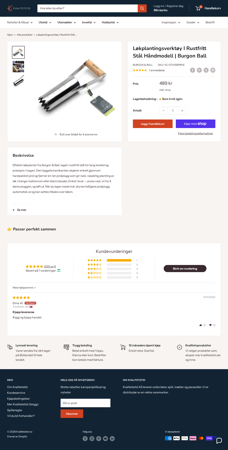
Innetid (87, 22)
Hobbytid (108, 22)
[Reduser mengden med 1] (163, 110)
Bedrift (210, 22)
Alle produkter (25, 34)
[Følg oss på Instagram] (91, 438)
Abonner (72, 413)
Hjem (10, 34)
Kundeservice (16, 392)
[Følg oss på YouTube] (105, 438)
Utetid (43, 22)
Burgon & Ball (143, 64)
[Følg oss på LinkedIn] (112, 438)
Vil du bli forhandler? (21, 416)
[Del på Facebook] (192, 70)
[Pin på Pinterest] (199, 70)
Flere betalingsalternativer (195, 133)
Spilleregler (14, 410)
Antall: (137, 110)
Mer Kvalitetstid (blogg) (23, 404)
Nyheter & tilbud (18, 22)
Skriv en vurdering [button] (185, 268)
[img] (21, 297)
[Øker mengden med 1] (182, 110)
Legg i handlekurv (153, 124)
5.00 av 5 (50, 266)
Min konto (160, 10)
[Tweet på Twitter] (206, 70)
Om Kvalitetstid (17, 387)
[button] (95, 260)
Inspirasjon (169, 22)
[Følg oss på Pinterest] (98, 438)
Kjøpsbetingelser (18, 398)
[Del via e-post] (212, 70)
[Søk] (142, 8)
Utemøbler (65, 22)
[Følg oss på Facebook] (85, 438)
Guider (190, 22)
